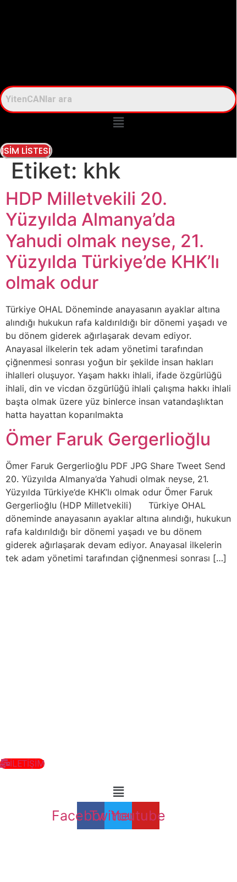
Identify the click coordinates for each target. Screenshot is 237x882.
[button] (118, 123)
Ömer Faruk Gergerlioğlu (108, 439)
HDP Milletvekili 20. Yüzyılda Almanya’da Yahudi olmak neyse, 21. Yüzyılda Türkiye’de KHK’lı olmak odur (112, 241)
